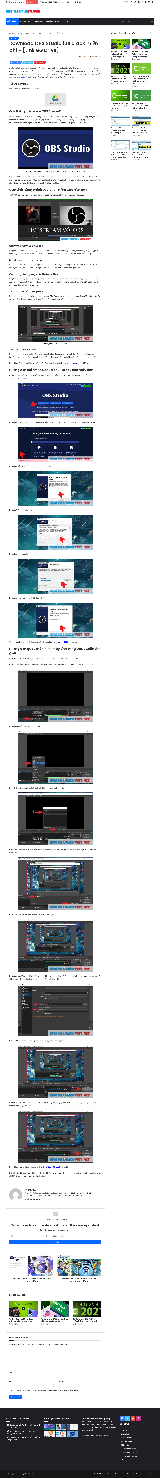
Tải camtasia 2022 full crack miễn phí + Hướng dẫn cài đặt (55, 1320)
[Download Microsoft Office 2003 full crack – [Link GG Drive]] (49, 1434)
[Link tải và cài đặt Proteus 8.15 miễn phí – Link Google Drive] (141, 145)
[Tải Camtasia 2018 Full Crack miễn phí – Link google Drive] (141, 95)
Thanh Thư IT (31, 1189)
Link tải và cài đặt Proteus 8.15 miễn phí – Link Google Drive (141, 154)
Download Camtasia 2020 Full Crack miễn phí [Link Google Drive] (63, 2)
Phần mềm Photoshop (131, 1452)
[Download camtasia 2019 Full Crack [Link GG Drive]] (120, 95)
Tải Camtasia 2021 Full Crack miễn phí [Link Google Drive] (85, 1320)
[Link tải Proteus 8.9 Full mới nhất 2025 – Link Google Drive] (120, 145)
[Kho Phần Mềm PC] (23, 11)
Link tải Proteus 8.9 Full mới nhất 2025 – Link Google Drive (119, 154)
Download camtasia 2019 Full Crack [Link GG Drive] (119, 105)
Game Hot (39, 21)
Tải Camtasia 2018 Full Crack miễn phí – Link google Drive (140, 105)
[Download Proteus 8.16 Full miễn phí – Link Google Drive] (141, 120)
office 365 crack (53, 1167)
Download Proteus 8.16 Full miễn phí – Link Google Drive (140, 130)
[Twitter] (31, 1199)
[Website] (26, 1199)
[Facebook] (28, 1199)
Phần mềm (11, 21)
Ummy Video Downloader (72, 363)
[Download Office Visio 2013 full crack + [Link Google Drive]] (72, 1427)
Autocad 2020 (63, 642)
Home (13, 33)
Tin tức (66, 21)
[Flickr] (34, 1199)
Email (12, 1381)
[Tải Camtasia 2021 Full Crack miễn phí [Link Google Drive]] (87, 1309)
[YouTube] (37, 1199)
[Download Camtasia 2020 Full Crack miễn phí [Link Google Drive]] (141, 68)
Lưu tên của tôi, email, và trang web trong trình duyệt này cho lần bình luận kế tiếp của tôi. (45, 1390)
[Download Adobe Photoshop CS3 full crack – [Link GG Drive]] (61, 1427)
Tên (11, 1373)
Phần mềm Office (129, 1449)
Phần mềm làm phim (130, 1456)
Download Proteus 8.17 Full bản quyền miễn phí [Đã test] (119, 130)
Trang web (61, 1381)
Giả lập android (52, 21)
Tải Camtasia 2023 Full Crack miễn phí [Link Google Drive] (21, 1320)
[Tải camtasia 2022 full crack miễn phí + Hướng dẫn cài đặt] (55, 1309)
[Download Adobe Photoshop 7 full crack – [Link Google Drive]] (49, 1427)
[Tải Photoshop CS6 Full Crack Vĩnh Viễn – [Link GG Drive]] (72, 1434)
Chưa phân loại (126, 1430)
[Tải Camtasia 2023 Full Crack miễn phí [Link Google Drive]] (23, 1309)
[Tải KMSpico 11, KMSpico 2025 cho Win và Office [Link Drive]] (61, 1434)
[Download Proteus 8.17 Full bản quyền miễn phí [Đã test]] (120, 120)
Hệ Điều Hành (25, 21)
